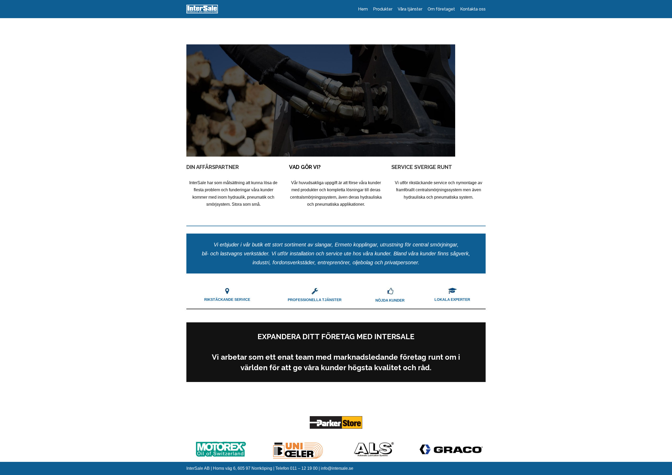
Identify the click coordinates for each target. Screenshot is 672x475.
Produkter (382, 9)
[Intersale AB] (202, 9)
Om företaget (441, 9)
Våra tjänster (410, 9)
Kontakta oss (473, 9)
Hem (363, 9)
